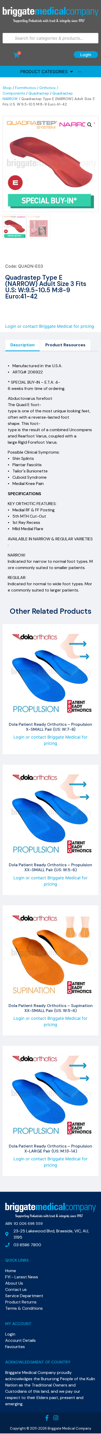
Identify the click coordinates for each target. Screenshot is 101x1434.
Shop (7, 87)
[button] (89, 125)
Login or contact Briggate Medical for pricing (49, 326)
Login (85, 54)
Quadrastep (38, 93)
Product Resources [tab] (65, 345)
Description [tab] (22, 345)
